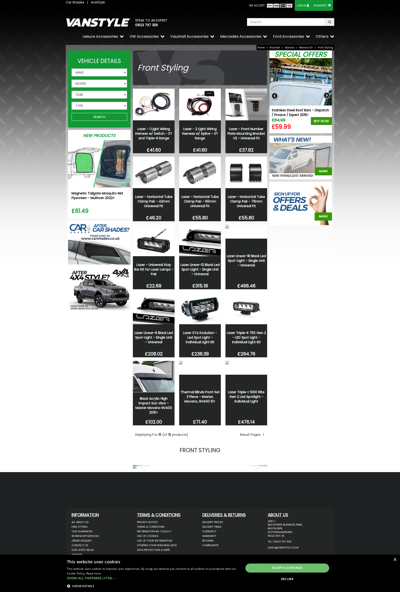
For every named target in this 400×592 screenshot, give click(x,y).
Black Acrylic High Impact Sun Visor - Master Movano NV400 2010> (153, 405)
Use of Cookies (147, 536)
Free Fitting (80, 527)
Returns (208, 540)
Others (322, 36)
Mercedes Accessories (240, 36)
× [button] (395, 559)
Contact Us (80, 545)
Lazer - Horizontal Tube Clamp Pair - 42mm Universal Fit (153, 201)
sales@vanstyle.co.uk (283, 547)
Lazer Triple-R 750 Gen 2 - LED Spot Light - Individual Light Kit (246, 337)
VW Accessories (144, 36)
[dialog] (200, 573)
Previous (275, 96)
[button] (143, 465)
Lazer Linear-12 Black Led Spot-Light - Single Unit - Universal (200, 269)
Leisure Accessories (100, 36)
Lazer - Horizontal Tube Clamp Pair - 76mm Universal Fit (246, 201)
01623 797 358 (146, 25)
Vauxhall (274, 47)
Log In (301, 5)
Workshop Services (85, 536)
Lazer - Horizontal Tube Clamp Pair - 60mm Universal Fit (200, 201)
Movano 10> (306, 47)
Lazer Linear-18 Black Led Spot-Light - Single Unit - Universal (246, 261)
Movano (289, 47)
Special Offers (301, 54)
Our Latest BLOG (83, 550)
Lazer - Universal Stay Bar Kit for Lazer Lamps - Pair (153, 269)
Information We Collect (154, 531)
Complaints (210, 545)
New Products (99, 135)
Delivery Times (212, 527)
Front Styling (325, 47)
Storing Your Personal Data (157, 545)
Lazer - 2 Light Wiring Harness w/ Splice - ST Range (200, 133)
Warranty (209, 536)
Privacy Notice (147, 522)
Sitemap (77, 554)
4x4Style (98, 2)
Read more (93, 573)
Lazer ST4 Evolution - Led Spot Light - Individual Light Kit (200, 337)
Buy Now (321, 121)
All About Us (80, 522)
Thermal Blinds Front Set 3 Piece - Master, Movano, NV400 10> (200, 397)
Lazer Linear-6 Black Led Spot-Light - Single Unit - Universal (153, 337)
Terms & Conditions (151, 527)
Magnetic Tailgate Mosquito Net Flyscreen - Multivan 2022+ (97, 195)
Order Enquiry (82, 540)
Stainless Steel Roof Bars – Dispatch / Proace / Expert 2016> (300, 112)
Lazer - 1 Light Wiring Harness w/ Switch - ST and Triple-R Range (153, 133)
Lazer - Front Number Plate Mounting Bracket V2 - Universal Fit (246, 133)
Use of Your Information (154, 540)
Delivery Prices (212, 522)
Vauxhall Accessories (189, 36)
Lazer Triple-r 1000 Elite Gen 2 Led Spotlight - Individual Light (246, 397)
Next (327, 96)
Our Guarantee (82, 531)
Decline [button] (287, 579)
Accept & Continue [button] (287, 568)
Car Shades (75, 2)
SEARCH (99, 117)
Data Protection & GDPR (153, 550)
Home (261, 47)
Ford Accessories (288, 36)
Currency (209, 531)
